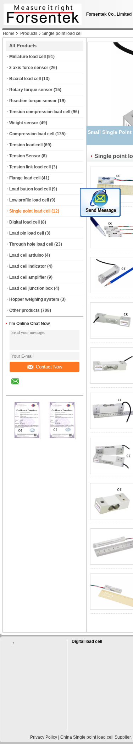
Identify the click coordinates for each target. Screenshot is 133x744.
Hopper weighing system (34, 299)
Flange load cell (24, 177)
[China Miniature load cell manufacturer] (41, 12)
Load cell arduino (26, 255)
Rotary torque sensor (30, 89)
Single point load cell (29, 211)
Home (9, 33)
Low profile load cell (29, 200)
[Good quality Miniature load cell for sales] (27, 437)
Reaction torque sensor (33, 100)
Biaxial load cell (25, 78)
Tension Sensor (24, 155)
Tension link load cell (30, 166)
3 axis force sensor (28, 67)
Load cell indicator (27, 266)
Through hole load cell (31, 244)
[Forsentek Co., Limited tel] (34, 389)
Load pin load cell (26, 233)
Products (28, 33)
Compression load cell (31, 133)
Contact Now (49, 367)
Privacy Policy (43, 737)
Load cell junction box (31, 288)
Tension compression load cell (39, 111)
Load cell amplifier (27, 277)
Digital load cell (24, 222)
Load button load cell (30, 189)
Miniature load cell (27, 56)
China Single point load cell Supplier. (96, 737)
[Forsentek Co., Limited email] (20, 386)
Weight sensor (23, 122)
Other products (24, 310)
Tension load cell (26, 144)
